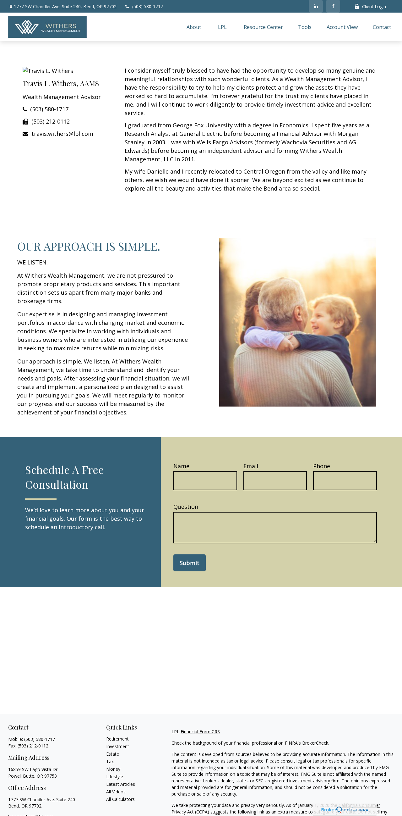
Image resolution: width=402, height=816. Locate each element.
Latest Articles (120, 784)
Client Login (374, 6)
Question (185, 506)
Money (113, 769)
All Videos (116, 792)
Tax (110, 761)
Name (181, 466)
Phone (321, 466)
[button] (194, 26)
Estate (112, 754)
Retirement (117, 739)
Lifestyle (114, 777)
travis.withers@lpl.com (62, 133)
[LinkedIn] (316, 6)
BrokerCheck (315, 743)
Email (250, 466)
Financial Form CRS (200, 732)
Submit (189, 563)
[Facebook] (333, 6)
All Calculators (120, 799)
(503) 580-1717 (147, 6)
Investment (117, 746)
